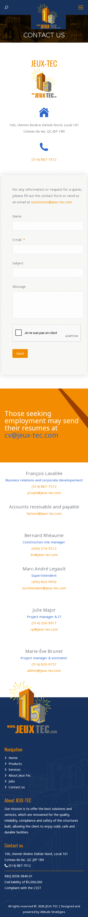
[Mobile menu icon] (80, 7)
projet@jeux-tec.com (44, 492)
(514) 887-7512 (44, 159)
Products (15, 763)
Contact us (17, 787)
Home (13, 758)
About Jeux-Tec (20, 775)
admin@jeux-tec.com (44, 670)
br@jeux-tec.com (44, 554)
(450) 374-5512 (44, 548)
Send (20, 353)
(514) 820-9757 (44, 664)
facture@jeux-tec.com (44, 513)
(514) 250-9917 (44, 623)
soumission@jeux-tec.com (51, 202)
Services (15, 769)
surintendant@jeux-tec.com (44, 588)
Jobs (12, 781)
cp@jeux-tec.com (44, 629)
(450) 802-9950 (44, 581)
